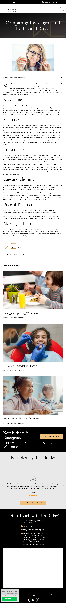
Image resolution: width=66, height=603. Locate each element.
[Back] (6, 41)
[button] (62, 9)
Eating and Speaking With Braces (21, 313)
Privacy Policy (47, 594)
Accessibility (56, 594)
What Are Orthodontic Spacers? (20, 365)
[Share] (62, 77)
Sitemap (33, 595)
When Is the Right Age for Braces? (21, 418)
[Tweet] (58, 77)
